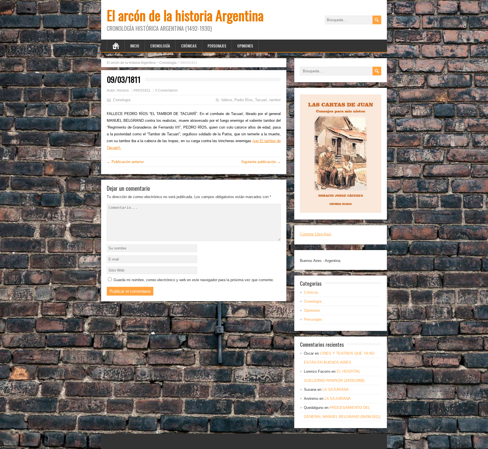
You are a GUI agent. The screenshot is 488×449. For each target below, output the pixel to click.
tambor (275, 100)
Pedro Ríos (243, 100)
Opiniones (245, 46)
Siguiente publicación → (261, 162)
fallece (226, 100)
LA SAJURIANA (336, 389)
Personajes (217, 46)
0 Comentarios (166, 90)
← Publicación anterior (125, 162)
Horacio (123, 90)
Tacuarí (261, 100)
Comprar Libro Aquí (315, 234)
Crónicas (189, 46)
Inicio (134, 46)
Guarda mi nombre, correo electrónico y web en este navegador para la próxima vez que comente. (194, 280)
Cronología (160, 46)
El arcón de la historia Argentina (185, 15)
